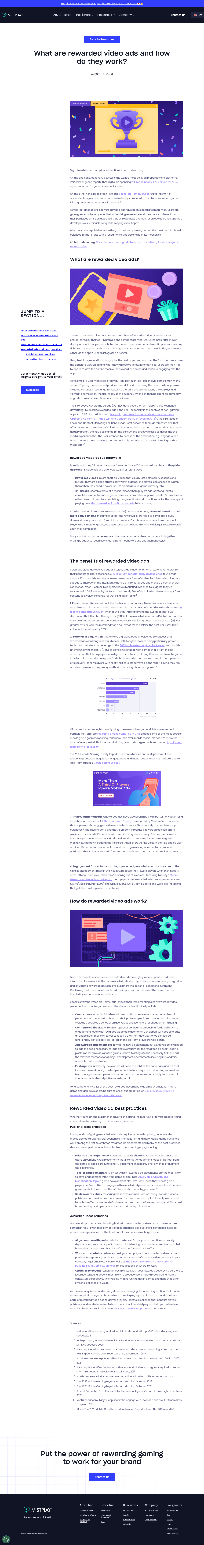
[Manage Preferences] (6, 1539)
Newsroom (149, 1515)
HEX (102, 1521)
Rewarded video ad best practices (41, 349)
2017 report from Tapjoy (117, 821)
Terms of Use (172, 1529)
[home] (12, 15)
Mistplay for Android (85, 1520)
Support (170, 1519)
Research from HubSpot (134, 193)
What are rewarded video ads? (39, 330)
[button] (62, 14)
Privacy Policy (172, 1533)
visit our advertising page (130, 1308)
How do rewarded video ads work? (41, 344)
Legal (169, 1524)
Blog (168, 1515)
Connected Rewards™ (106, 1516)
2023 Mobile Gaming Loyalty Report (142, 645)
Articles (126, 1515)
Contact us (178, 15)
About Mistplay (151, 1510)
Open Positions (151, 1519)
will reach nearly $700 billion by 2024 (154, 182)
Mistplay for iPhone (88, 1515)
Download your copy (107, 763)
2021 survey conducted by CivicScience (137, 574)
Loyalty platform (87, 1510)
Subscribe (32, 389)
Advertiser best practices (41, 359)
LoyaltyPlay (106, 1510)
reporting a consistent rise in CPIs (118, 733)
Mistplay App (172, 1510)
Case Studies (129, 1519)
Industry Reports (130, 1510)
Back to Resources (102, 39)
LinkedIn (47, 1517)
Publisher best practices (40, 354)
